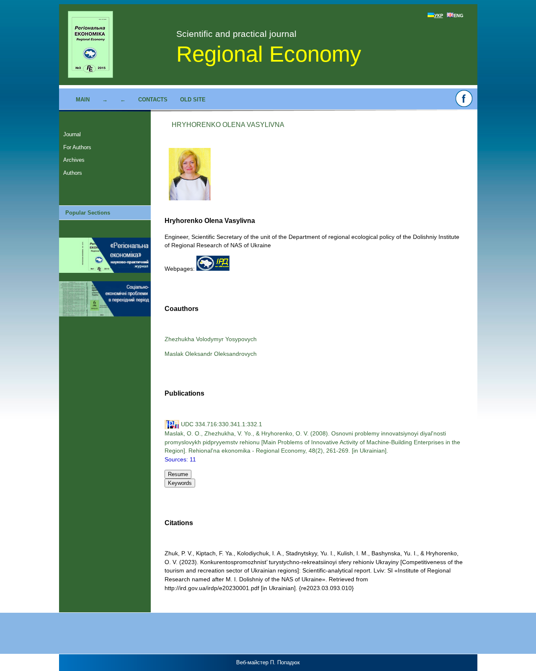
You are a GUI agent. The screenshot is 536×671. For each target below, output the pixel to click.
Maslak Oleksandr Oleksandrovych (211, 353)
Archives (74, 160)
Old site (193, 99)
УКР (438, 15)
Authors (72, 173)
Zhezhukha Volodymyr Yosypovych (211, 339)
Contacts (153, 99)
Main (83, 99)
